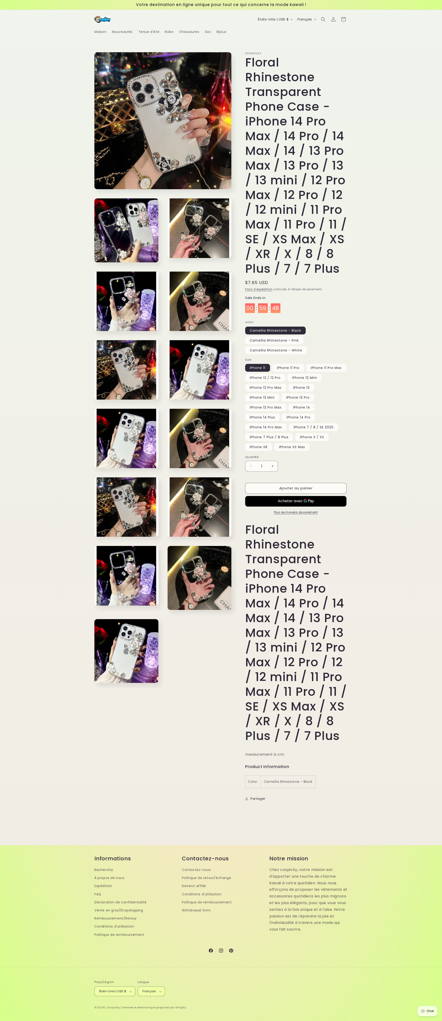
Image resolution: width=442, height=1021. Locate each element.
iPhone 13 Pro (298, 397)
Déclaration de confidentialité (120, 902)
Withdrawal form (196, 910)
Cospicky (113, 1007)
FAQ (97, 894)
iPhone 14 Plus (262, 417)
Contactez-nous (196, 869)
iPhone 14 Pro (299, 417)
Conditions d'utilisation (114, 926)
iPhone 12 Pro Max (266, 387)
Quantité (252, 457)
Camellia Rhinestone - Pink (274, 340)
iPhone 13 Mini (262, 397)
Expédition (103, 886)
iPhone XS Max (292, 447)
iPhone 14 (301, 407)
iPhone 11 (257, 367)
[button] (323, 19)
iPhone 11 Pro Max (326, 367)
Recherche (103, 869)
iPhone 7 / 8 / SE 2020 (314, 427)
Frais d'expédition (259, 289)
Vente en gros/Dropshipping (118, 910)
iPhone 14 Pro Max (266, 427)
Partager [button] (257, 798)
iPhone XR (259, 447)
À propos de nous (109, 878)
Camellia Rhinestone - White (276, 350)
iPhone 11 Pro (288, 367)
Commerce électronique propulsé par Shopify (153, 1007)
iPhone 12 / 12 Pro (265, 377)
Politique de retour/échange (206, 878)
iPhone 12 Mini (304, 377)
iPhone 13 (301, 387)
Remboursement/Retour (115, 918)
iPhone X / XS (312, 437)
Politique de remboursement (119, 934)
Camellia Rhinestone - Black (275, 330)
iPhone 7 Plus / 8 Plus (269, 437)
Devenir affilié (194, 886)
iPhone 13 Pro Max (266, 407)
